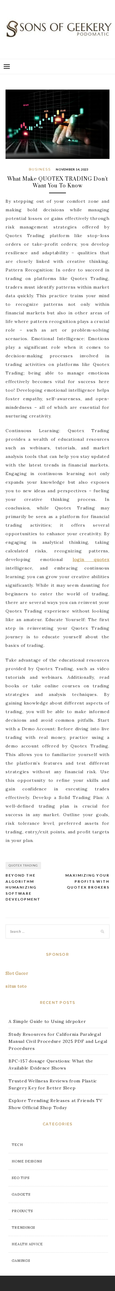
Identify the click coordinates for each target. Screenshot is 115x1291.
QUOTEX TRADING (23, 865)
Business (40, 169)
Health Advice (27, 1244)
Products (22, 1211)
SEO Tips (20, 1178)
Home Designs (27, 1161)
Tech (17, 1145)
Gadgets (21, 1194)
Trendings (23, 1227)
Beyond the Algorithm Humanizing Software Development (23, 887)
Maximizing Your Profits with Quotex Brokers (87, 881)
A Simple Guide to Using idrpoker (47, 1021)
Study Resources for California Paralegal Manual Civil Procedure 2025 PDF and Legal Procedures (58, 1041)
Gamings (21, 1260)
